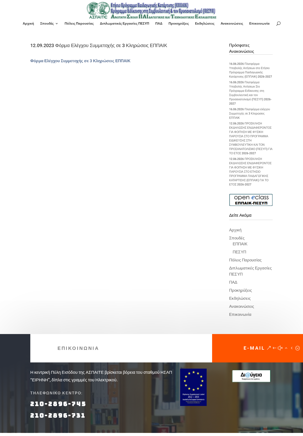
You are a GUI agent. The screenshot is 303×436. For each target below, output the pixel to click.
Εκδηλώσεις (204, 23)
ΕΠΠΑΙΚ (240, 244)
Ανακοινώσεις (232, 23)
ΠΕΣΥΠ (239, 252)
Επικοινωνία (259, 23)
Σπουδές (47, 23)
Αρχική (28, 23)
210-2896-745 (58, 404)
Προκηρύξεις (179, 23)
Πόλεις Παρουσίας (79, 23)
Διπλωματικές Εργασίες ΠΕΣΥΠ (124, 23)
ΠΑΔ (158, 23)
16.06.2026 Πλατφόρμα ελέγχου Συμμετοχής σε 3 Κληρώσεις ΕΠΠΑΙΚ (249, 113)
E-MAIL (254, 348)
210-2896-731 (58, 415)
